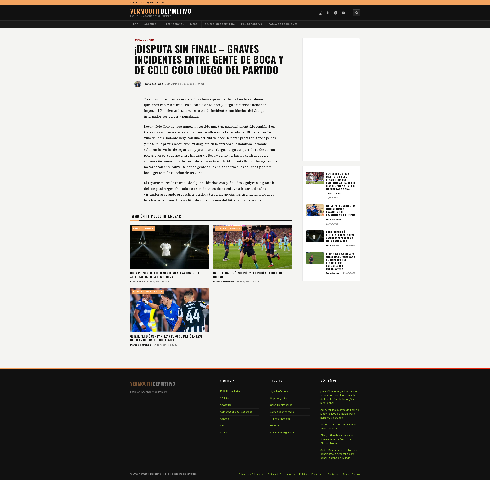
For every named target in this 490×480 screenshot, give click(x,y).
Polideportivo (251, 24)
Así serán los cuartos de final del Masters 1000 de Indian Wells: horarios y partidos (339, 413)
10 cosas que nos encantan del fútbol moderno (338, 426)
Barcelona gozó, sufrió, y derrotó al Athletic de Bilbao (249, 275)
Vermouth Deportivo (150, 474)
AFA (222, 425)
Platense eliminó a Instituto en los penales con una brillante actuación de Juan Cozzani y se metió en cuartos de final (341, 181)
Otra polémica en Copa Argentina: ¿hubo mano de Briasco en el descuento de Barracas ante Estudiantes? (340, 261)
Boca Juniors (144, 39)
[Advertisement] (331, 99)
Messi (194, 24)
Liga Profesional (279, 391)
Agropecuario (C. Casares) (236, 411)
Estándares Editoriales (251, 474)
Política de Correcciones (281, 474)
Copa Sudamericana (282, 411)
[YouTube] (343, 12)
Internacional (173, 24)
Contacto (333, 474)
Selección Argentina (220, 24)
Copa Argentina (279, 398)
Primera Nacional (280, 418)
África (223, 432)
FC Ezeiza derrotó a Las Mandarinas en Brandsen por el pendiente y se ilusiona (341, 210)
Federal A (275, 425)
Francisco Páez (153, 83)
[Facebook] (335, 12)
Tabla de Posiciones (283, 24)
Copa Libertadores (281, 404)
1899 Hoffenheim (230, 391)
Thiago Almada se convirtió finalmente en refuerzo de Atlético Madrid (336, 439)
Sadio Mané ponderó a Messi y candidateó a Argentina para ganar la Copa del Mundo (338, 454)
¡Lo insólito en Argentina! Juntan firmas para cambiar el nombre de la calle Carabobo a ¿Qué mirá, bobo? (339, 397)
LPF (135, 24)
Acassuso (226, 404)
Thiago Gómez (333, 193)
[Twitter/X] (328, 12)
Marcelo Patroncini (223, 281)
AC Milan (225, 398)
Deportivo (160, 10)
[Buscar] (356, 12)
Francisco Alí (137, 281)
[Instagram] (320, 12)
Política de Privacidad (311, 474)
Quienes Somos (351, 474)
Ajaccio (224, 418)
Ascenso (150, 24)
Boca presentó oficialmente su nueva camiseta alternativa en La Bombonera (164, 275)
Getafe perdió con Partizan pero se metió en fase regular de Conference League (166, 338)
